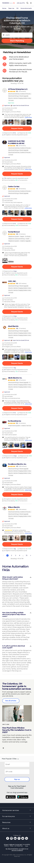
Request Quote (17, 128)
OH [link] (17, 8)
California (11, 845)
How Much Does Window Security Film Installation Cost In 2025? (16, 730)
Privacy (6, 845)
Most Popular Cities (9, 759)
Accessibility (26, 845)
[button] (5, 122)
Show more (28, 117)
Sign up (17, 779)
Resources (6, 822)
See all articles (10, 701)
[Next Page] (30, 555)
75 (26, 555)
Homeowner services (10, 810)
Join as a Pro (21, 3)
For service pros (8, 816)
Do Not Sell (18, 845)
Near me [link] (11, 8)
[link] (17, 96)
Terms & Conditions (17, 850)
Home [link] (4, 8)
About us (5, 828)
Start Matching (17, 40)
